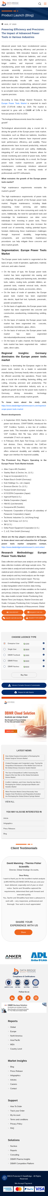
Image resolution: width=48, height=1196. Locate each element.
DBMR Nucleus (13, 666)
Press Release (16, 1071)
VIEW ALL (9, 802)
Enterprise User (13, 643)
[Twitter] (20, 998)
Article (5, 818)
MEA (12, 1044)
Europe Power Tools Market (14, 103)
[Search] (41, 4)
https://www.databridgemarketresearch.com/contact (23, 547)
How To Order (16, 1106)
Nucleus (13, 1146)
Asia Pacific (15, 1040)
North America (16, 1036)
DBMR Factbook (14, 655)
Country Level (16, 1049)
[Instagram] (36, 998)
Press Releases (9, 829)
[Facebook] (28, 998)
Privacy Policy (16, 1124)
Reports (13, 1150)
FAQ (12, 1128)
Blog (5, 834)
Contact (13, 1088)
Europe (13, 1031)
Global (13, 1027)
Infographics (8, 823)
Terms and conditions (19, 1119)
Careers (13, 1084)
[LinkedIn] (12, 998)
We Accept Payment (24, 1183)
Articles (13, 1080)
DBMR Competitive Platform (22, 1163)
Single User (12, 649)
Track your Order (17, 1111)
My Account (15, 1115)
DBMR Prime (13, 661)
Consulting (14, 1155)
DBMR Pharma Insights (20, 1159)
